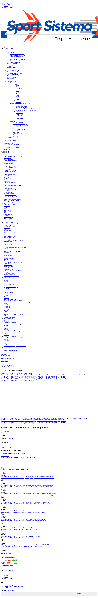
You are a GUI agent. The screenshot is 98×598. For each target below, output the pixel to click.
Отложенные (7, 569)
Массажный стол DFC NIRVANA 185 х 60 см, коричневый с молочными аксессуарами (23, 520)
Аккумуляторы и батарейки (20, 104)
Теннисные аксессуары (13, 147)
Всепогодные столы (12, 146)
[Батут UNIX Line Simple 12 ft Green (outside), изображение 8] (17, 379)
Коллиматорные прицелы (13, 65)
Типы (14, 100)
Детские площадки (9, 48)
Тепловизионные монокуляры (17, 55)
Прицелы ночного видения (17, 73)
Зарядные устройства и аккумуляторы (20, 103)
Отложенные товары (9, 366)
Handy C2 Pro (19, 115)
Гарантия (6, 2)
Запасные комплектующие (20, 124)
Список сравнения (8, 365)
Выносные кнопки (18, 122)
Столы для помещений (13, 144)
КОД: (2, 432)
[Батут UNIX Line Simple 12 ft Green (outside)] (13, 374)
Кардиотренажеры (8, 45)
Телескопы (9, 137)
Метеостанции (10, 139)
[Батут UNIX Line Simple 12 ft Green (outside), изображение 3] (74, 374)
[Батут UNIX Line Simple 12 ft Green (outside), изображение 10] (17, 380)
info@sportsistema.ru (9, 590)
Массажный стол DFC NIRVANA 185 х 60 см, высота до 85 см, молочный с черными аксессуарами (27, 503)
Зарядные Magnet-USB (22, 125)
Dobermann (19, 88)
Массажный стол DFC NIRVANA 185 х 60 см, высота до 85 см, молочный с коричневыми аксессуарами (28, 495)
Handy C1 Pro (19, 113)
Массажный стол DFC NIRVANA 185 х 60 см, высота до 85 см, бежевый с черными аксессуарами (26, 486)
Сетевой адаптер (20, 129)
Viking (17, 96)
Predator (18, 93)
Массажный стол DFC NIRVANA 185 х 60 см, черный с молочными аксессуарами (22, 537)
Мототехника (10, 78)
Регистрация (7, 372)
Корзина (3, 358)
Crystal (17, 87)
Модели (15, 84)
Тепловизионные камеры (16, 62)
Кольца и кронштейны (13, 74)
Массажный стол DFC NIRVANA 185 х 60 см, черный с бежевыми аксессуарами (22, 529)
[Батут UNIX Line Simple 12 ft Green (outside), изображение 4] (17, 376)
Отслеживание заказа (6, 370)
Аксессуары (13, 121)
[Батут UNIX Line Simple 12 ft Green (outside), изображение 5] (49, 376)
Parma (17, 91)
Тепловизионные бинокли (17, 60)
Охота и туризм (8, 51)
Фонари (12, 82)
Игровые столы (8, 49)
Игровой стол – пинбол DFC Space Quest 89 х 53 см (14, 469)
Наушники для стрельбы (13, 76)
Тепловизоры (10, 52)
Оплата (6, 6)
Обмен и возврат (8, 578)
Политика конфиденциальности (12, 579)
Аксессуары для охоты (13, 77)
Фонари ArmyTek (11, 81)
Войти (2, 372)
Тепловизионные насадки (16, 56)
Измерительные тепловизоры (17, 59)
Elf (16, 89)
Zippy (17, 99)
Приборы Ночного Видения (14, 71)
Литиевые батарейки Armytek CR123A (26, 110)
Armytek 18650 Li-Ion (21, 107)
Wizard (17, 98)
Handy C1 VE (19, 114)
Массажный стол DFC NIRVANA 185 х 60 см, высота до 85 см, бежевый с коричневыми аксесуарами (27, 478)
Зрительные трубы (11, 67)
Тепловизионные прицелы (17, 54)
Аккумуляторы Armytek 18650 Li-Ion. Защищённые (29, 108)
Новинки (18, 102)
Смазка (15, 135)
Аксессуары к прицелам (13, 70)
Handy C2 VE (19, 117)
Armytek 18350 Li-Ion (21, 106)
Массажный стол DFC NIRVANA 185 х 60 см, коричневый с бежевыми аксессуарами (23, 512)
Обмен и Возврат (8, 7)
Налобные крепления (21, 128)
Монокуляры (10, 141)
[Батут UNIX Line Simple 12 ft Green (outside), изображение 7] (49, 377)
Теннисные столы (8, 143)
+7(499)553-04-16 (8, 587)
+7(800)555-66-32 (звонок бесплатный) (14, 586)
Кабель (18, 126)
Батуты (5, 47)
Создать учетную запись (10, 557)
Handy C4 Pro (19, 118)
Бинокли (9, 66)
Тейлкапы (18, 130)
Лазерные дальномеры (12, 69)
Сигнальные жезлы (18, 133)
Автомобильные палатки (13, 80)
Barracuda (18, 85)
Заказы (5, 363)
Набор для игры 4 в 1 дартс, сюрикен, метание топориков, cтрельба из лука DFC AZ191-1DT (25, 546)
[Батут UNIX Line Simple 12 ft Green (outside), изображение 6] (17, 377)
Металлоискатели (11, 140)
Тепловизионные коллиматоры (18, 58)
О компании (7, 4)
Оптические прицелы (12, 63)
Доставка (6, 3)
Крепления (16, 132)
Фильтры (15, 136)
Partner (17, 92)
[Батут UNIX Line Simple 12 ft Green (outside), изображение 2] (41, 374)
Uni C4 (18, 119)
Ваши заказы (7, 567)
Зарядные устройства (18, 111)
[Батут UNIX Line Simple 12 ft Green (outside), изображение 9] (49, 379)
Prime (17, 95)
